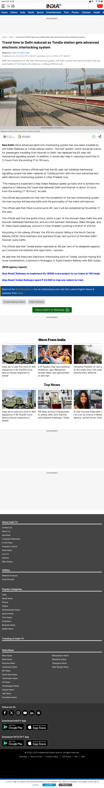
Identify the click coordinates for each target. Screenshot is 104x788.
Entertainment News (11, 610)
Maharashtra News (60, 655)
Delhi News (7, 659)
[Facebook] (4, 713)
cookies (35, 785)
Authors (5, 558)
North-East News (9, 674)
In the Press (7, 542)
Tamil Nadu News (10, 678)
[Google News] (9, 136)
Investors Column (9, 546)
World (31, 12)
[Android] (93, 1)
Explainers (6, 621)
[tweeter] (11, 713)
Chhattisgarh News (10, 686)
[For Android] (13, 743)
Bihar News (7, 655)
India (22, 12)
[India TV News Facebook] (97, 1)
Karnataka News (9, 697)
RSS (83, 756)
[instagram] (18, 713)
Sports (40, 12)
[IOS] (90, 1)
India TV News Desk (21, 53)
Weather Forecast (9, 575)
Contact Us (7, 527)
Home (4, 12)
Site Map (23, 756)
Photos (75, 12)
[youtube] (25, 713)
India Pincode (8, 579)
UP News (6, 682)
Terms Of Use (36, 756)
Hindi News (7, 550)
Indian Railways (36, 302)
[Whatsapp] (93, 136)
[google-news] (38, 713)
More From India (52, 340)
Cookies (8, 781)
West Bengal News (60, 667)
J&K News (6, 693)
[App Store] (37, 727)
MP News (6, 671)
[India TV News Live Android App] (13, 727)
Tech (66, 12)
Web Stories (7, 561)
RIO (76, 756)
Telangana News (59, 663)
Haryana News (8, 663)
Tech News (7, 617)
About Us (6, 531)
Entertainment (53, 12)
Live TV (5, 554)
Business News (8, 625)
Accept (49, 785)
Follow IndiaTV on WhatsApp (49, 310)
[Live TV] (100, 6)
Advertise (6, 535)
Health (96, 12)
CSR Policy (66, 756)
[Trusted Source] (24, 136)
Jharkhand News (9, 667)
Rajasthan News (59, 659)
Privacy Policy (52, 756)
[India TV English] (53, 6)
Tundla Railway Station (14, 302)
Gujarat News (8, 690)
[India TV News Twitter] (99, 1)
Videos (13, 12)
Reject (65, 785)
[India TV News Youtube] (102, 1)
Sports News (7, 613)
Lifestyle (86, 12)
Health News (7, 629)
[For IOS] (37, 743)
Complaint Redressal (11, 539)
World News (7, 598)
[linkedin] (32, 713)
